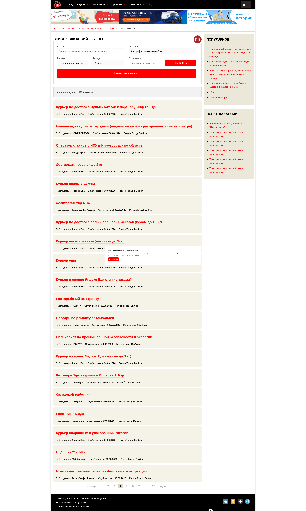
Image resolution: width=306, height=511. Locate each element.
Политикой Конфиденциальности (143, 253)
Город (96, 58)
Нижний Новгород (218, 97)
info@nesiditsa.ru (82, 502)
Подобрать (180, 62)
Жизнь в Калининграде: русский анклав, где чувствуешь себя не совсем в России (230, 74)
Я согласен (113, 259)
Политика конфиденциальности (72, 506)
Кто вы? (62, 46)
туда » (164, 486)
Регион (61, 58)
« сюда (91, 486)
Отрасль (134, 46)
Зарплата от (136, 58)
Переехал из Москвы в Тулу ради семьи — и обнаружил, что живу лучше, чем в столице (230, 52)
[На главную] (57, 4)
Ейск (211, 92)
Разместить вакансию (126, 73)
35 (153, 486)
